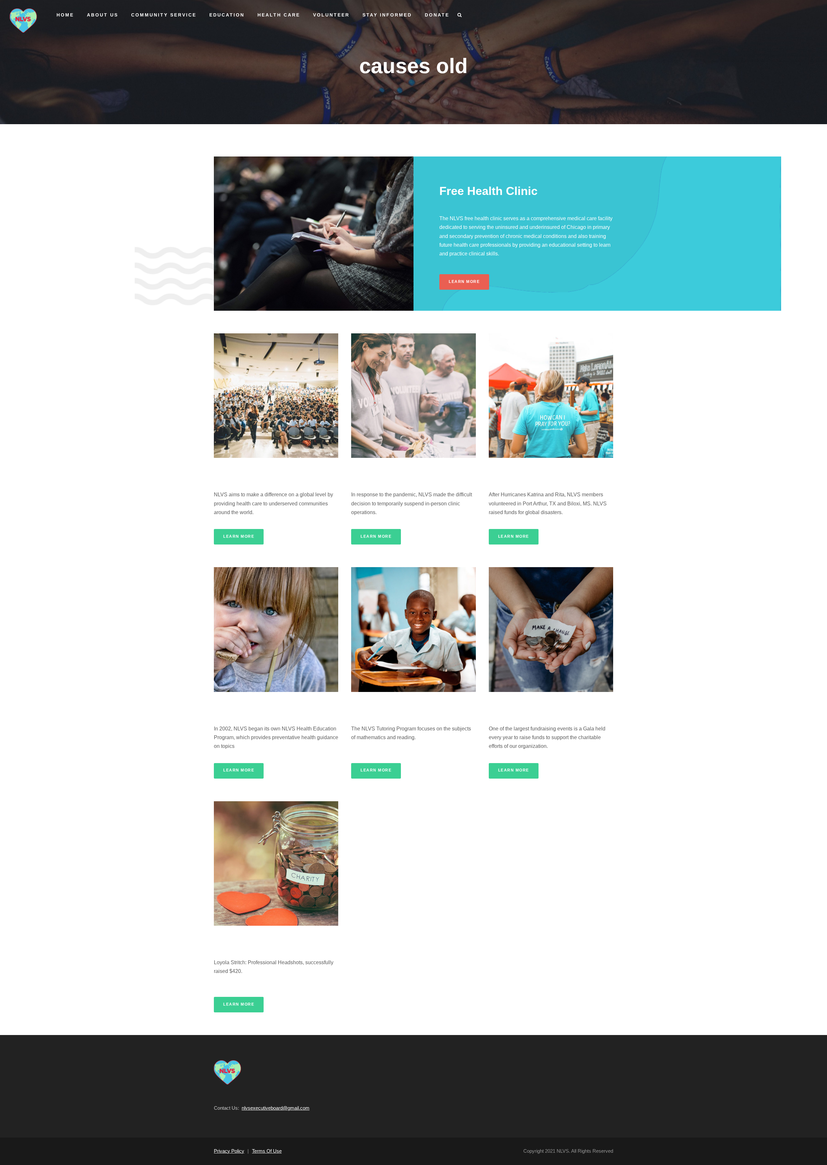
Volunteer (331, 14)
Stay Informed (387, 14)
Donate (437, 14)
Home (65, 14)
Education (227, 14)
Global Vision (235, 471)
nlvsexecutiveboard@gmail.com (275, 1108)
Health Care (278, 14)
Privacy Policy (229, 1151)
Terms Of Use (267, 1151)
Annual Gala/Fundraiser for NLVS (540, 705)
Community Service (163, 14)
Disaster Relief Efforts (523, 471)
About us (102, 14)
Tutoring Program (378, 705)
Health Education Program (254, 705)
